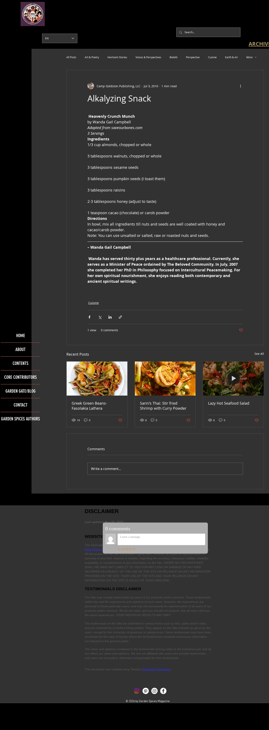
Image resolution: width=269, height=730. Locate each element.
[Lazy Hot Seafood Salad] (233, 379)
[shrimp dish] (165, 379)
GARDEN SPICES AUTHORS (20, 419)
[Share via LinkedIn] (110, 317)
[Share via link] (120, 317)
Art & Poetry (92, 57)
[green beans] (97, 379)
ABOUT (20, 349)
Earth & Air (231, 57)
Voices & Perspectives (148, 57)
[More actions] (240, 85)
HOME (20, 335)
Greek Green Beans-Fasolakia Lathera (89, 406)
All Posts (71, 57)
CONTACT (21, 405)
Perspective (193, 57)
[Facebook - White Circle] (163, 691)
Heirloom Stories (117, 57)
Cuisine (212, 57)
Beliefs (174, 57)
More (249, 57)
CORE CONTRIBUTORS (20, 377)
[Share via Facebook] (89, 317)
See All (259, 354)
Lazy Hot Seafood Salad (228, 403)
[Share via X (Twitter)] (100, 317)
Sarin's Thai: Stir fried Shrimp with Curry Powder (163, 406)
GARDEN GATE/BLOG (20, 391)
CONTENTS (20, 363)
